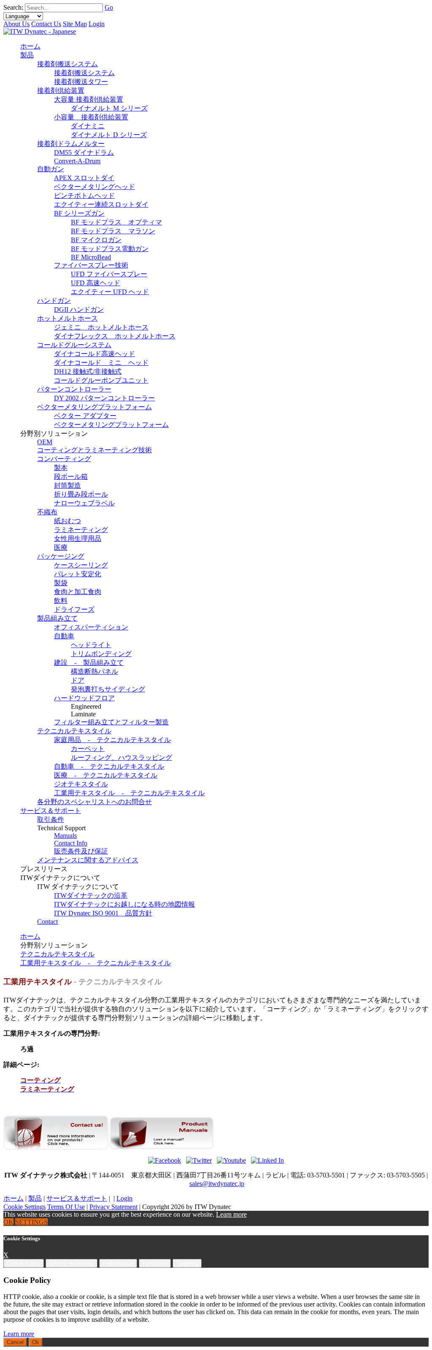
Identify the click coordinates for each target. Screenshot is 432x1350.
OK (8, 1222)
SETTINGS (31, 1222)
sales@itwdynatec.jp (216, 1183)
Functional (154, 1263)
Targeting (187, 1263)
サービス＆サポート (76, 1198)
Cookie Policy (23, 1263)
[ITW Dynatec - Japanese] (39, 31)
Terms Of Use (66, 1206)
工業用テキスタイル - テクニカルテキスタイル (95, 963)
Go (109, 7)
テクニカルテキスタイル (57, 954)
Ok (35, 1342)
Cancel (15, 1342)
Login (97, 23)
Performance (118, 1263)
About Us (16, 23)
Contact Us (46, 23)
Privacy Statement (113, 1206)
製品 (35, 1198)
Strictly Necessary (71, 1263)
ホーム (30, 936)
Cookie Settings (24, 1206)
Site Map (75, 23)
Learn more (231, 1214)
